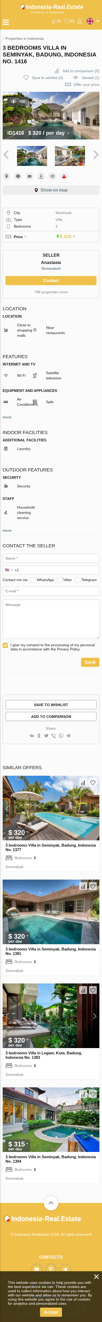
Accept (51, 1312)
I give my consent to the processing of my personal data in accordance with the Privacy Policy (52, 647)
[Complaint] (64, 176)
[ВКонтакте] (31, 736)
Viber (67, 580)
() (58, 21)
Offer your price (86, 84)
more (7, 417)
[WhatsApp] (61, 736)
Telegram (89, 580)
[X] (46, 736)
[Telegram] (68, 736)
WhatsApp (45, 580)
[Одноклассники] (39, 736)
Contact (51, 280)
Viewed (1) (90, 78)
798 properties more (51, 292)
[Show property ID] (52, 176)
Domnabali (51, 268)
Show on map (54, 190)
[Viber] (53, 736)
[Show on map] (6, 176)
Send (90, 662)
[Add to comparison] (83, 782)
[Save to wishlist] (93, 782)
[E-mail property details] (29, 176)
